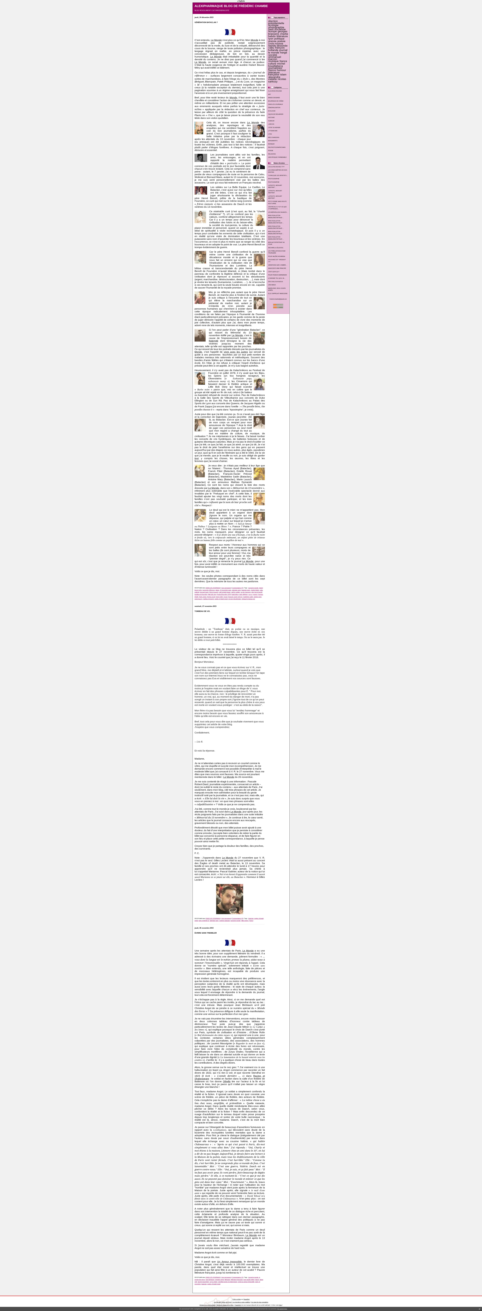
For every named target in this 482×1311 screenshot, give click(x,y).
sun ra (250, 594)
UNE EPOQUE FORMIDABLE (277, 157)
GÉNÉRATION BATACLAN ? (206, 22)
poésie (281, 41)
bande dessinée (278, 45)
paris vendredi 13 (204, 920)
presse (272, 41)
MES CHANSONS (273, 137)
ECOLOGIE (271, 111)
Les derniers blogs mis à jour (222, 1302)
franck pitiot (219, 597)
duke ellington (243, 594)
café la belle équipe (224, 592)
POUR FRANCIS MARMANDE (277, 275)
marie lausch (198, 599)
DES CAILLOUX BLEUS (275, 281)
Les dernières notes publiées (241, 1302)
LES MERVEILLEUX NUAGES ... (278, 212)
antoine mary (257, 597)
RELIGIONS (272, 154)
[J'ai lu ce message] (479, 1309)
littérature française (274, 73)
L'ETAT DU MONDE (274, 127)
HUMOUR (271, 121)
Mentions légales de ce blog (225, 1305)
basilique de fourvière (201, 594)
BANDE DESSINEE (274, 97)
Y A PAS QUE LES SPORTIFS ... (278, 175)
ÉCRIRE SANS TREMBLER (206, 933)
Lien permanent (226, 588)
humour (281, 70)
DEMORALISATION (274, 107)
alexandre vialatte (274, 78)
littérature (282, 36)
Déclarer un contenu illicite (208, 1305)
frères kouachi (213, 592)
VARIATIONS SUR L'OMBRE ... (277, 265)
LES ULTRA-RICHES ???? (276, 167)
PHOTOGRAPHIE (273, 178)
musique (273, 61)
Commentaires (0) (237, 588)
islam (283, 74)
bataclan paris (246, 590)
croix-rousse (275, 43)
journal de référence (209, 590)
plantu (217, 590)
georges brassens (278, 32)
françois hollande (276, 49)
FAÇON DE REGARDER (275, 114)
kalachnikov (235, 594)
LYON (270, 134)
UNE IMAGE (272, 285)
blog (280, 1305)
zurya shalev (213, 1282)
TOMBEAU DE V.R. (202, 611)
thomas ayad (211, 597)
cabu (271, 47)
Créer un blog (236, 1299)
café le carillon (235, 592)
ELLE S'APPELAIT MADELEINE (277, 293)
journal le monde (277, 51)
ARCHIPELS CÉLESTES (275, 247)
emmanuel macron (274, 57)
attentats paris (236, 590)
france (272, 70)
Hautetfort (247, 1299)
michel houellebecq (276, 65)
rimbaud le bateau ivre (248, 599)
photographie (276, 27)
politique (279, 38)
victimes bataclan (224, 920)
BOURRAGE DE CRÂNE (275, 101)
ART (269, 94)
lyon (270, 38)
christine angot (219, 1279)
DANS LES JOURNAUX (275, 104)
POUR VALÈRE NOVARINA (276, 256)
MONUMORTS (272, 140)
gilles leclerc (245, 920)
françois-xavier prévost (235, 597)
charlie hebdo (255, 590)
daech (257, 1279)
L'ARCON (271, 124)
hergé (283, 52)
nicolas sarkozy (277, 80)
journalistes (275, 68)
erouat (225, 597)
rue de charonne (246, 592)
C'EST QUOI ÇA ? (273, 271)
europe (272, 31)
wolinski (197, 592)
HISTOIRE (271, 117)
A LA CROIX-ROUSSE (275, 91)
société (272, 54)
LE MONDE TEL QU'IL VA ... (276, 278)
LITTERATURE (272, 131)
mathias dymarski (208, 599)
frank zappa (202, 597)
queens (255, 594)
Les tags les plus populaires (259, 1302)
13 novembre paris (225, 590)
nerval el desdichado (234, 599)
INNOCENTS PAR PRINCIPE (277, 268)
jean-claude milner (249, 1279)
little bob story (212, 594)
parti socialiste (277, 29)
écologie (273, 25)
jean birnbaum (210, 1279)
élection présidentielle (276, 22)
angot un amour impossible (246, 1282)
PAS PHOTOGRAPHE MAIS (276, 147)
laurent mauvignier (203, 1282)
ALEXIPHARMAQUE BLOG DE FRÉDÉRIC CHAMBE (231, 6)
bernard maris (204, 592)
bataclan (251, 918)
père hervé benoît (256, 592)
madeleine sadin (248, 597)
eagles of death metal (221, 599)
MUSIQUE (271, 144)
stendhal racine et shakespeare (227, 1282)
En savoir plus (282, 1309)
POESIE (270, 150)
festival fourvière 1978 (224, 594)
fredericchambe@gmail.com (278, 299)
